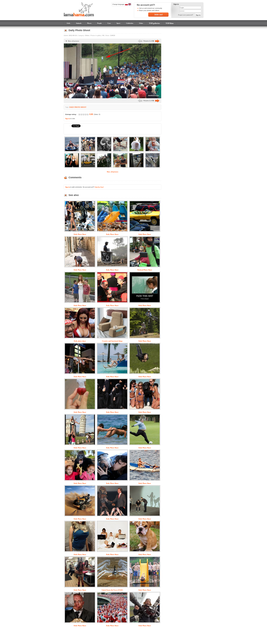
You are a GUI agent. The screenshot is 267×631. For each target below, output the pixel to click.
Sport (118, 23)
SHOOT (83, 107)
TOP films (170, 23)
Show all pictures (73, 41)
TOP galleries (154, 23)
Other (141, 23)
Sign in (67, 118)
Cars (109, 23)
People (99, 23)
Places (89, 23)
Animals (78, 23)
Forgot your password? (185, 15)
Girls (68, 23)
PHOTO (77, 107)
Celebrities (129, 23)
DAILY (71, 107)
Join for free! (99, 187)
